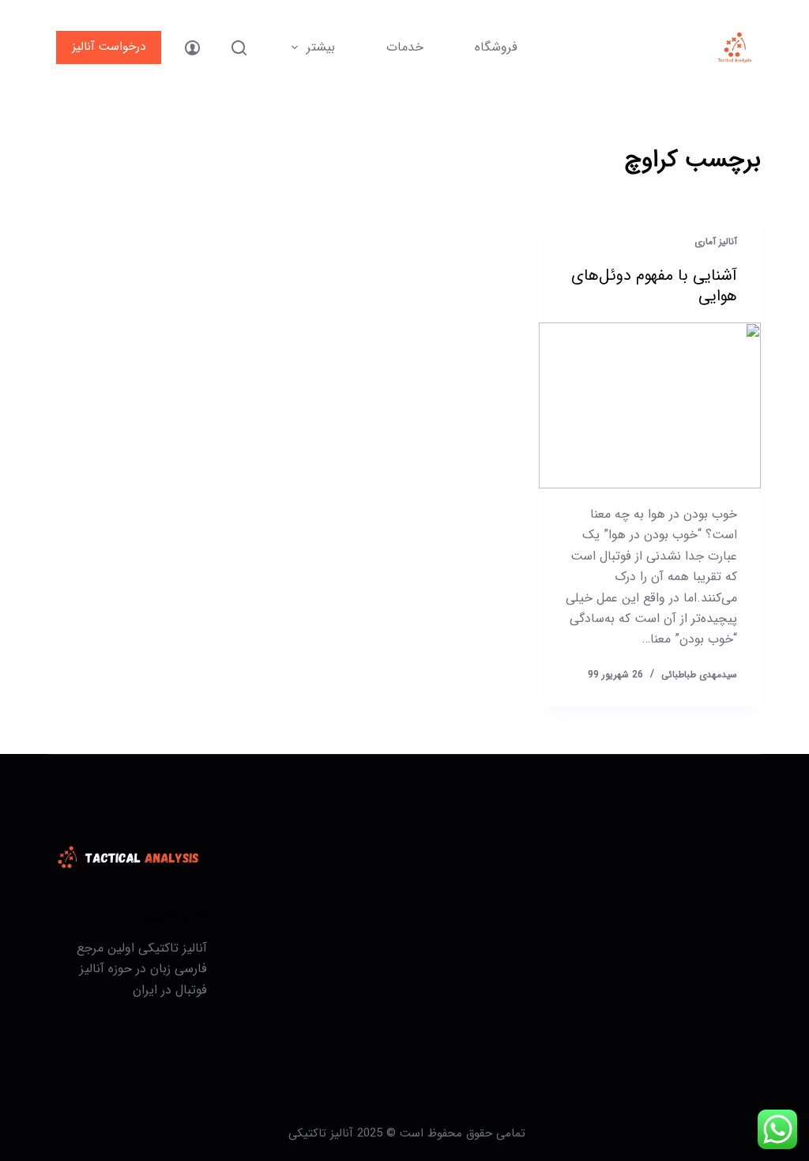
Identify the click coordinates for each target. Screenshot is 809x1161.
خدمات (404, 47)
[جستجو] (238, 47)
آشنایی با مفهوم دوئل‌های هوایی (654, 285)
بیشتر (321, 47)
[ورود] (192, 47)
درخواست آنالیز (108, 46)
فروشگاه (496, 47)
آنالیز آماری (715, 241)
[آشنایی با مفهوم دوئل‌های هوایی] (649, 405)
